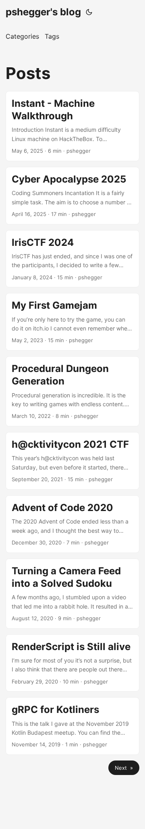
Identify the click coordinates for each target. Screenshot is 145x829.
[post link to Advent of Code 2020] (72, 524)
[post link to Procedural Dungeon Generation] (72, 391)
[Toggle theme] (89, 12)
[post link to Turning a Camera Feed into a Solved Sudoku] (72, 593)
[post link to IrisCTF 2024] (72, 259)
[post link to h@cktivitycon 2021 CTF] (72, 460)
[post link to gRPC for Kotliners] (72, 726)
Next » (124, 768)
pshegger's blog (43, 12)
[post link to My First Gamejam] (72, 321)
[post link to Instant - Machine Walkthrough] (72, 126)
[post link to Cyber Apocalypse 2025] (72, 195)
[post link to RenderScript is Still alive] (72, 663)
